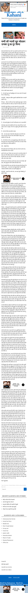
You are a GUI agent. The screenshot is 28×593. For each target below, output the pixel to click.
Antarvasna (6, 485)
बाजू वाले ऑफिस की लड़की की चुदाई (10, 504)
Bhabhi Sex (6, 523)
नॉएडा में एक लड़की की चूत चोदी (9, 509)
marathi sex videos (6, 570)
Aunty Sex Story (7, 521)
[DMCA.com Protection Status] (12, 553)
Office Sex (5, 542)
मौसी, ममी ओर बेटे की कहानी (9, 499)
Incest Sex (5, 531)
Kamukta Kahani (7, 535)
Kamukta (24, 485)
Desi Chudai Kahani (8, 526)
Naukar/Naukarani (8, 540)
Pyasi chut (3, 486)
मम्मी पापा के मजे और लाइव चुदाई (9, 506)
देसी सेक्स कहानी (4, 564)
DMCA (9, 577)
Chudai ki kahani (12, 485)
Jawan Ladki (6, 533)
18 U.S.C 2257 (16, 577)
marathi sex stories (6, 567)
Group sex (5, 528)
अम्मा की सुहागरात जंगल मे (8, 502)
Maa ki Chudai (6, 47)
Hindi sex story (19, 485)
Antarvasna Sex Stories (9, 519)
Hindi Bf (3, 561)
